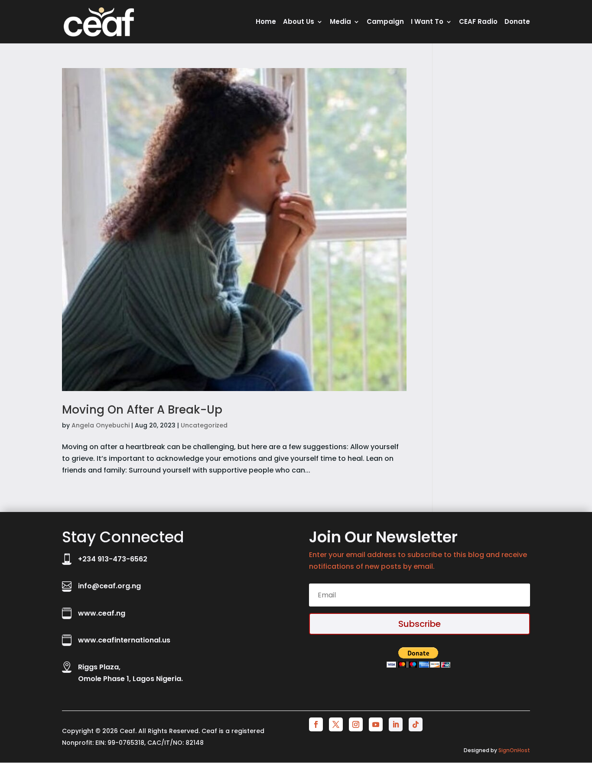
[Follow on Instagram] (356, 724)
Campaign (385, 22)
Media (340, 22)
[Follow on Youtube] (376, 724)
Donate (517, 22)
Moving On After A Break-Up (142, 409)
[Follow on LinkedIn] (396, 724)
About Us (298, 22)
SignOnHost (514, 750)
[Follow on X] (336, 724)
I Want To (427, 22)
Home (266, 22)
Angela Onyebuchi (101, 425)
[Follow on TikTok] (416, 724)
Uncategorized (204, 425)
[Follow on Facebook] (316, 724)
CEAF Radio (478, 22)
